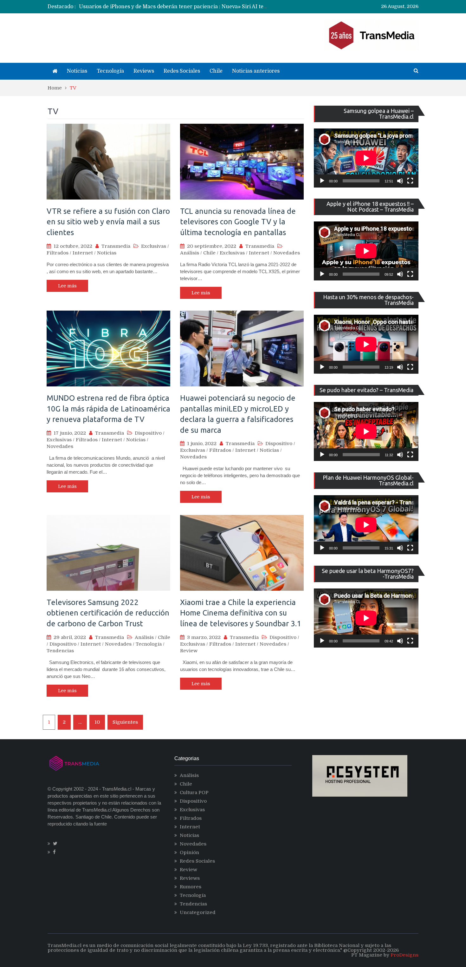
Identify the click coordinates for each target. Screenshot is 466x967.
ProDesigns (404, 955)
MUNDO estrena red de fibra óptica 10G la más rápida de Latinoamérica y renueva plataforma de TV (108, 409)
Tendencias (60, 651)
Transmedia (115, 246)
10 (97, 722)
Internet (83, 253)
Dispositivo (148, 433)
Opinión (189, 852)
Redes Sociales (182, 71)
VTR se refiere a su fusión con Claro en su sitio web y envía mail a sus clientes (108, 222)
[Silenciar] (400, 181)
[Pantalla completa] (410, 181)
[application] (366, 157)
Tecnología (110, 71)
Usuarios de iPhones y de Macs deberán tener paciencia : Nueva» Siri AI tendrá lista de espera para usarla (210, 7)
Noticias (77, 71)
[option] (174, 6)
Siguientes (125, 722)
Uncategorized (198, 912)
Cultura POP (194, 792)
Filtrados (57, 253)
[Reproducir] (322, 181)
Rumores (190, 887)
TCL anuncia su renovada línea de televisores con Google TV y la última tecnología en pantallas (238, 222)
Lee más (67, 285)
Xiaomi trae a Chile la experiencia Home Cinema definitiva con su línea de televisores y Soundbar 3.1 (240, 613)
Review (188, 651)
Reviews (143, 71)
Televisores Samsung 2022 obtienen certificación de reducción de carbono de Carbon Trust (108, 613)
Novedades (286, 253)
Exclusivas (153, 246)
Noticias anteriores (256, 71)
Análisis (189, 253)
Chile (216, 71)
